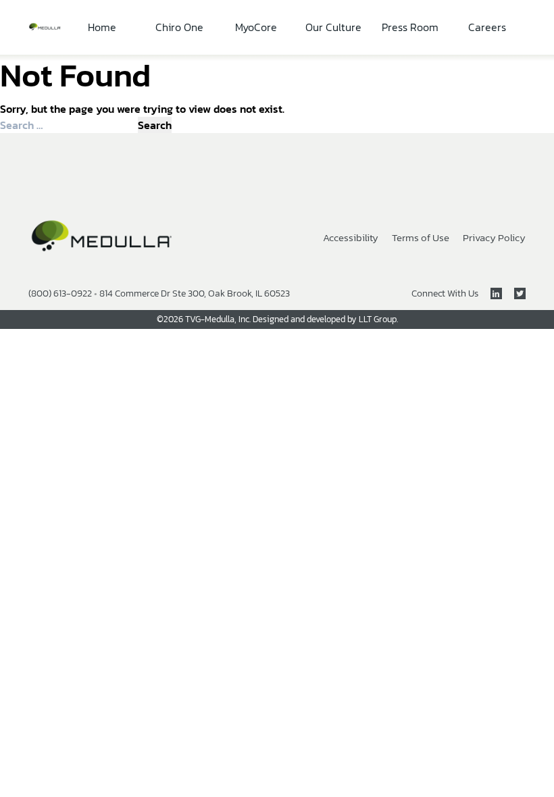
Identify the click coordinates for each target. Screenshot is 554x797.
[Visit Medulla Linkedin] (490, 294)
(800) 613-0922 (60, 293)
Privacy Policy (494, 238)
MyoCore (256, 27)
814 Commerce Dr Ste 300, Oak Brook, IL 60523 (194, 293)
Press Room (410, 27)
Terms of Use (420, 238)
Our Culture (333, 27)
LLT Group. (378, 319)
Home (102, 27)
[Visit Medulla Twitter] (514, 294)
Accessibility (350, 238)
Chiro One (179, 27)
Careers (487, 27)
